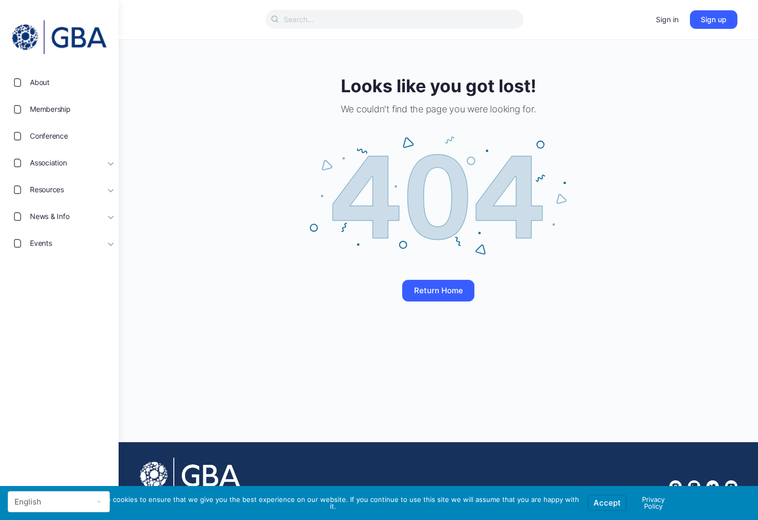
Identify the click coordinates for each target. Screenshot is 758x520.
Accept (607, 503)
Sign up (714, 19)
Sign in (667, 19)
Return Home (438, 290)
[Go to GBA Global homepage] (59, 34)
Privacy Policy (653, 502)
